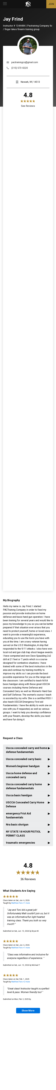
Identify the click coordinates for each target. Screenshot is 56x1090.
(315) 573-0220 (19, 68)
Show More (28, 1010)
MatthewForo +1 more (20, 903)
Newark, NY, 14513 (30, 82)
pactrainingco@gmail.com (24, 62)
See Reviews (28, 106)
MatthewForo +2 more (20, 982)
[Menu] (5, 4)
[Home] (28, 4)
